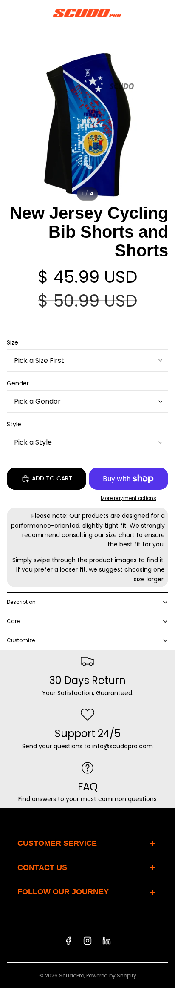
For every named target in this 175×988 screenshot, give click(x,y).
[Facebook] (68, 941)
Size (12, 342)
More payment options (128, 498)
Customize (21, 640)
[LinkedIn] (106, 941)
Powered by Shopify (111, 975)
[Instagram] (87, 941)
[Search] (28, 12)
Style (14, 424)
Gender (18, 383)
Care (13, 621)
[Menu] (10, 13)
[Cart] (164, 12)
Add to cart (52, 478)
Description (21, 602)
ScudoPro (71, 975)
